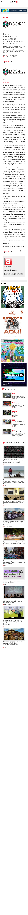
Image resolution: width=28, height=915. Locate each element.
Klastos (8, 366)
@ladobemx (13, 55)
